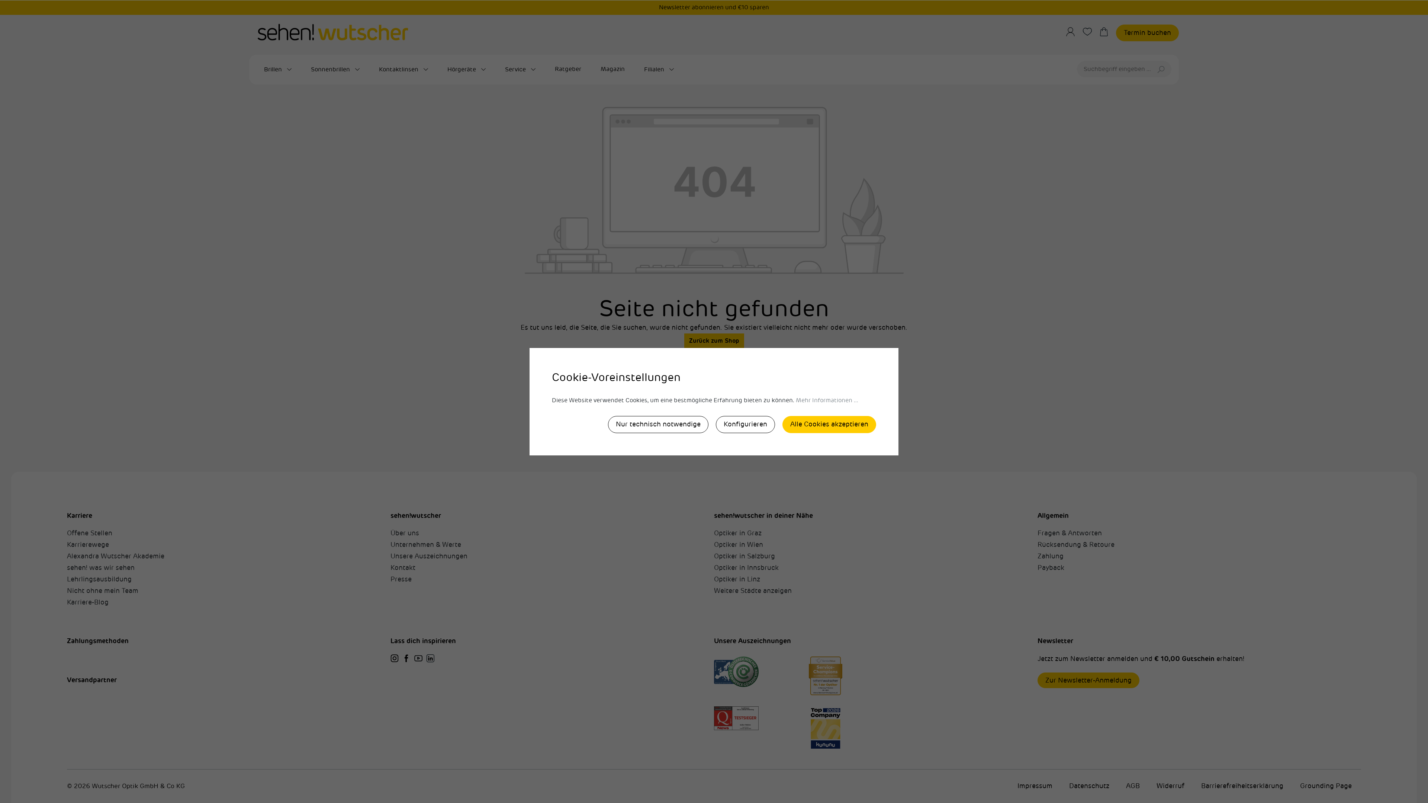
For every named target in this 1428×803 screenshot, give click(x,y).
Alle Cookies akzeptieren (829, 424)
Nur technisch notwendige (658, 424)
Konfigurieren (745, 424)
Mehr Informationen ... (827, 400)
